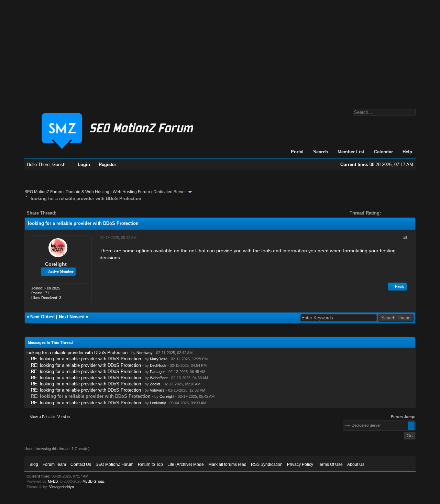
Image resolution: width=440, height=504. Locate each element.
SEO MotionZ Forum (43, 191)
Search (320, 151)
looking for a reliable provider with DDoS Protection (77, 352)
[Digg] (72, 213)
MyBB (53, 481)
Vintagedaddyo (61, 487)
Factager (157, 372)
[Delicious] (77, 213)
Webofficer (159, 378)
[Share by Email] (93, 213)
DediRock (158, 365)
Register (107, 164)
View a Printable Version (50, 417)
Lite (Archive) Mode (185, 464)
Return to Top (150, 464)
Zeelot (155, 384)
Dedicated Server (169, 191)
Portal (297, 151)
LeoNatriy (158, 403)
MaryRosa (158, 359)
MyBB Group (93, 481)
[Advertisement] (220, 51)
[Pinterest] (89, 213)
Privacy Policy (300, 464)
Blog (34, 464)
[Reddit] (82, 213)
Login (84, 164)
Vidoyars (157, 390)
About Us (355, 464)
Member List (351, 151)
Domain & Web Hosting (87, 191)
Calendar (383, 151)
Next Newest (72, 316)
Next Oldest (42, 316)
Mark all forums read (227, 464)
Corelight (56, 264)
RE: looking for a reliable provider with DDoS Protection (86, 358)
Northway (144, 353)
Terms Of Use (330, 464)
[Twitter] (67, 213)
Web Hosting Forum (131, 191)
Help (407, 151)
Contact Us (80, 464)
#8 (405, 237)
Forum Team (54, 464)
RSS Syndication (267, 464)
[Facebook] (63, 213)
